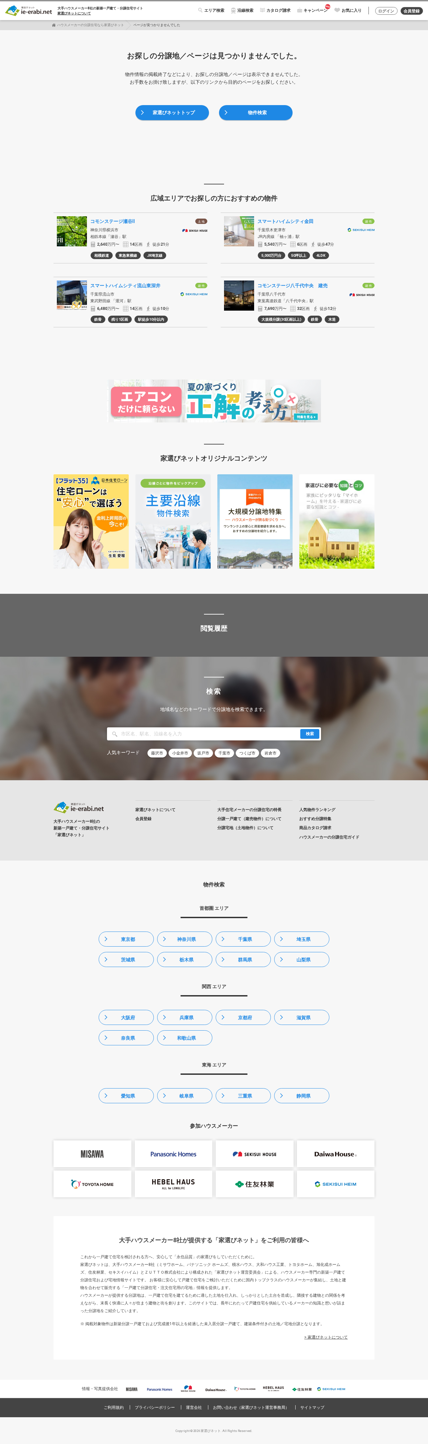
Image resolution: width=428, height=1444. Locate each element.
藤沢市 (157, 753)
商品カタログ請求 (315, 827)
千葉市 (224, 753)
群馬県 (245, 959)
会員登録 (412, 11)
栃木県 (187, 959)
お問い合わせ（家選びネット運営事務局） (251, 1407)
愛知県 (128, 1096)
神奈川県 (186, 939)
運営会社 (194, 1407)
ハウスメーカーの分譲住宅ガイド (329, 837)
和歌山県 (186, 1038)
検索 (310, 733)
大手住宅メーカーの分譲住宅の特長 (249, 809)
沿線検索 (245, 10)
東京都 (128, 939)
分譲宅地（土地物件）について (245, 827)
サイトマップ (312, 1407)
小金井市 (180, 753)
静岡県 (304, 1096)
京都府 (245, 1017)
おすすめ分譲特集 (315, 818)
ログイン (386, 11)
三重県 (245, 1096)
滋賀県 (304, 1017)
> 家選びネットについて (326, 1337)
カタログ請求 (278, 10)
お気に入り (352, 10)
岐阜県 (187, 1096)
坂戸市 (203, 753)
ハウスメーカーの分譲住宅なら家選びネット (90, 25)
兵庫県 (187, 1017)
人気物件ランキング (317, 809)
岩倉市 (270, 753)
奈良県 (128, 1038)
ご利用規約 (114, 1407)
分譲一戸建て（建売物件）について (249, 818)
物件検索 (257, 112)
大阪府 (128, 1017)
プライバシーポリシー (155, 1407)
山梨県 (304, 959)
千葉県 (245, 939)
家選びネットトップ (174, 112)
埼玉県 (304, 939)
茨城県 (128, 959)
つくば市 (247, 753)
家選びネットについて (74, 13)
